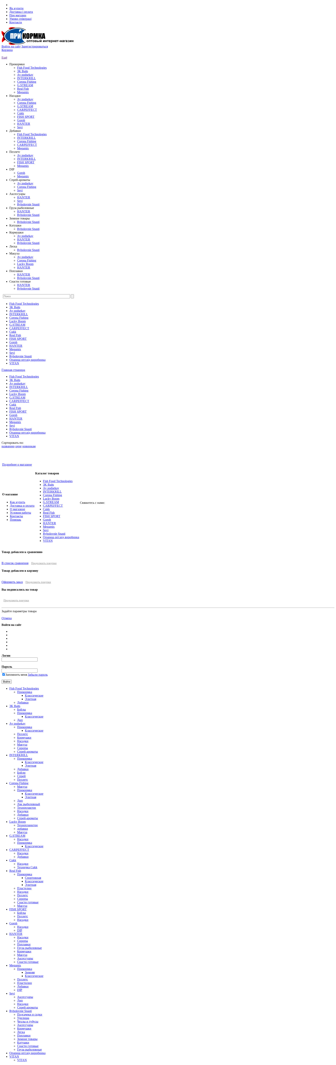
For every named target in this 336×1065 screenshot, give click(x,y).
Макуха (22, 744)
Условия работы (20, 512)
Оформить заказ (12, 582)
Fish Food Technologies (32, 67)
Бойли (21, 772)
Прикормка (24, 692)
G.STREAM (25, 85)
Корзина (7, 50)
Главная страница (13, 370)
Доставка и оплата (22, 505)
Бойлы (21, 709)
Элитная (30, 699)
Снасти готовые (27, 902)
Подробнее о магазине (17, 464)
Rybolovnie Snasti (28, 204)
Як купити (16, 8)
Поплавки (24, 944)
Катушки (23, 1042)
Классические (34, 695)
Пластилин (24, 983)
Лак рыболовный (28, 804)
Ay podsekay (25, 74)
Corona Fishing (26, 81)
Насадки (22, 741)
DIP (19, 930)
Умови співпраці (20, 18)
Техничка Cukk (27, 867)
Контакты (16, 516)
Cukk (20, 113)
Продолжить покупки (44, 563)
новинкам (29, 446)
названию (8, 446)
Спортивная (33, 877)
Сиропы (22, 748)
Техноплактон (26, 807)
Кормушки (24, 737)
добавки (22, 828)
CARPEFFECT (27, 109)
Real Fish (23, 88)
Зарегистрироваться (34, 46)
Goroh (21, 120)
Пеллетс (22, 734)
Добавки (23, 702)
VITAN (14, 363)
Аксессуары (25, 958)
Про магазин (17, 15)
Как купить (17, 502)
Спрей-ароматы (27, 751)
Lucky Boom (25, 264)
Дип (20, 720)
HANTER (23, 123)
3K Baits (22, 71)
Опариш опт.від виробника (27, 359)
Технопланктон (27, 825)
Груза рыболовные (29, 948)
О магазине (17, 509)
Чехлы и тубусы (27, 1021)
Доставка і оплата (21, 11)
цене (18, 446)
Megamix (23, 92)
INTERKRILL (26, 78)
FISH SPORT (25, 116)
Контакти (15, 22)
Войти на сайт (11, 46)
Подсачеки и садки (29, 1014)
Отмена (7, 618)
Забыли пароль (38, 674)
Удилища (23, 1018)
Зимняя (30, 972)
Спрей (21, 776)
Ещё (4, 57)
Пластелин (24, 888)
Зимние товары (27, 1039)
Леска (21, 1032)
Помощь (15, 519)
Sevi (20, 127)
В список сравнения (15, 563)
